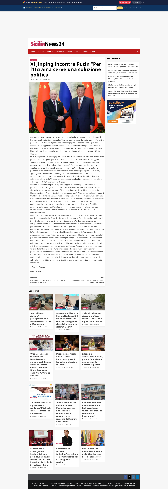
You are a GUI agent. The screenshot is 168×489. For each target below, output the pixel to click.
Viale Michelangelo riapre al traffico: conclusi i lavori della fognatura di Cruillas (92, 317)
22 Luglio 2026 (43, 378)
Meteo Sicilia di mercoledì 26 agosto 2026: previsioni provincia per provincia (123, 65)
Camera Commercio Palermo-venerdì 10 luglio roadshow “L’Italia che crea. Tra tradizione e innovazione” (92, 409)
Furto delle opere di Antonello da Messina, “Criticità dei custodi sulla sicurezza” (121, 79)
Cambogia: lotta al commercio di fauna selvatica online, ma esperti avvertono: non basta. (122, 93)
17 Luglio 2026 (69, 367)
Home (32, 52)
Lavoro (77, 52)
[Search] (138, 51)
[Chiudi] (144, 2)
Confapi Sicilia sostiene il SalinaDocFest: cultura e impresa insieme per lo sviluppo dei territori (67, 455)
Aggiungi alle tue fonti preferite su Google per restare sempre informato (54, 2)
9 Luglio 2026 (42, 416)
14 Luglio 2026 (95, 367)
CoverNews (120, 486)
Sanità (84, 443)
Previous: (47, 280)
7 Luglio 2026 (68, 424)
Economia (60, 52)
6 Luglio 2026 (94, 419)
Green (69, 52)
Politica (50, 52)
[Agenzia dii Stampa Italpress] (121, 112)
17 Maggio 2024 (46, 79)
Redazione (35, 79)
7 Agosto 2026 (69, 329)
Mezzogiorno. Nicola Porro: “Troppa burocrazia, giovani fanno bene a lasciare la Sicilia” (66, 359)
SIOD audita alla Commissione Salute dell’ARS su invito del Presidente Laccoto (92, 452)
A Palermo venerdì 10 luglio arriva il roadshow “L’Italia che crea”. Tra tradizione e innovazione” (41, 408)
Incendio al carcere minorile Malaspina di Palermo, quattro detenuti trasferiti (122, 71)
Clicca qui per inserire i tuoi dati (132, 7)
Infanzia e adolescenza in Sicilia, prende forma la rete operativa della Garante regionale (92, 359)
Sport (85, 52)
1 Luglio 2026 (94, 459)
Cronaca (41, 52)
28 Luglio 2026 (95, 324)
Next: (87, 280)
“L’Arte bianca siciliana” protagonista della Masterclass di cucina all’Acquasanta (40, 318)
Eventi (92, 52)
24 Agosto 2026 (43, 327)
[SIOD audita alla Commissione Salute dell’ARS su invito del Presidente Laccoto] (93, 438)
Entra (120, 8)
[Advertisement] (84, 24)
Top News (33, 60)
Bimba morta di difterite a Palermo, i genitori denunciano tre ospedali (122, 86)
